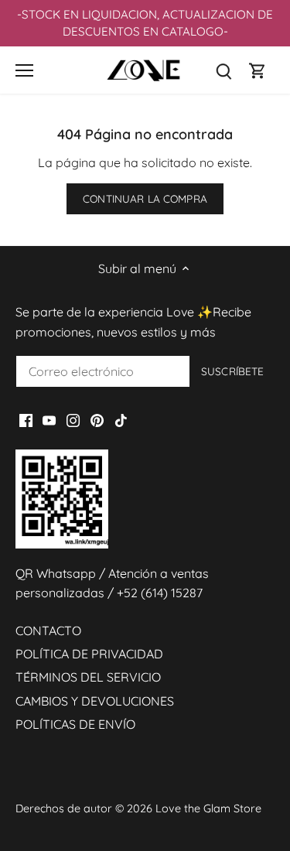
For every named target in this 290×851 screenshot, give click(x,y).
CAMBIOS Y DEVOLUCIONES (94, 701)
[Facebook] (25, 418)
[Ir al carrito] (257, 70)
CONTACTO (48, 630)
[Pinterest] (97, 418)
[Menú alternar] (24, 70)
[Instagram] (73, 418)
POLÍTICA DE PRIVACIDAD (89, 653)
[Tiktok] (121, 418)
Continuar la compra (145, 198)
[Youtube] (49, 418)
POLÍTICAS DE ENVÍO (75, 724)
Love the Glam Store (208, 808)
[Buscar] (223, 70)
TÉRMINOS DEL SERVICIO (88, 677)
